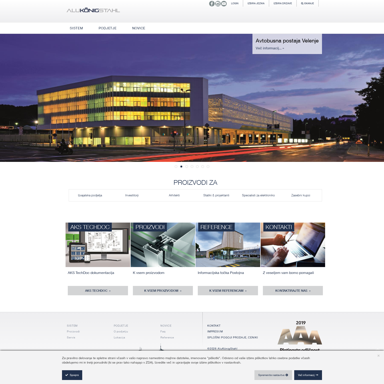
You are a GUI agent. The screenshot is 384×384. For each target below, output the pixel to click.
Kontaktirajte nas (291, 290)
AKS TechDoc (96, 290)
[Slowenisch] (93, 11)
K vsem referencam (226, 290)
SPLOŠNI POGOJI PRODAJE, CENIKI (232, 337)
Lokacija (119, 337)
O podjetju (121, 331)
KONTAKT (214, 325)
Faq (163, 331)
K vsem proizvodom (161, 290)
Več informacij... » (270, 48)
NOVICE (165, 325)
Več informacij (306, 375)
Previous (13, 97)
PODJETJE (121, 325)
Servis (71, 337)
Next (370, 97)
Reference (167, 337)
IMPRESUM (215, 331)
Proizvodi (73, 331)
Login (234, 3)
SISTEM (72, 325)
